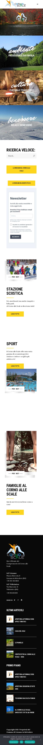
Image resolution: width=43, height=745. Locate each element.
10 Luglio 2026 (19, 640)
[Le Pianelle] (10, 642)
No (21, 742)
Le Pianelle (19, 643)
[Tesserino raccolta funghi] (10, 698)
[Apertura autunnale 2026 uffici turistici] (10, 619)
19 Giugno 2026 (19, 695)
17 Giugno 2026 (19, 707)
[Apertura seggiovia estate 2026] (10, 686)
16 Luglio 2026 (19, 628)
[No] (41, 740)
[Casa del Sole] (10, 631)
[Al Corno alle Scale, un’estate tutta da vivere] (10, 709)
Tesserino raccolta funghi (25, 698)
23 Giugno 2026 (19, 683)
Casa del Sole (20, 631)
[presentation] (11, 277)
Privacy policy (29, 742)
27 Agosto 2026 (19, 616)
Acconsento (14, 742)
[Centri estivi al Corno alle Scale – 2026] (10, 654)
